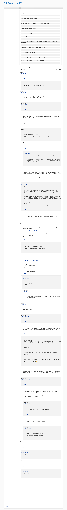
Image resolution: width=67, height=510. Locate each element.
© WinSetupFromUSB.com (9, 506)
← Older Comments (22, 69)
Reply (24, 78)
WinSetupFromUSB (13, 3)
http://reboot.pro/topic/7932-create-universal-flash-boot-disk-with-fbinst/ (35, 345)
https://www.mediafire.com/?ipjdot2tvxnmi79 (31, 260)
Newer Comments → (58, 69)
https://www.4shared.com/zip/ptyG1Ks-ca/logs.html (31, 230)
